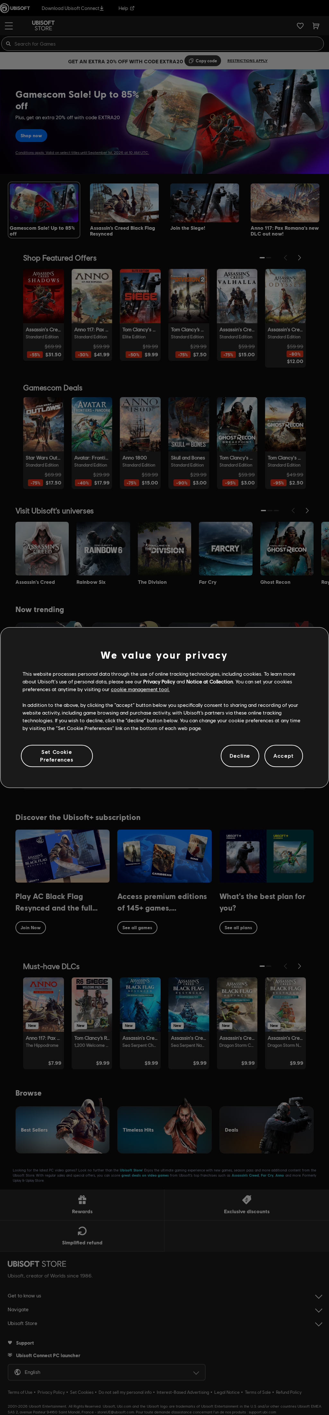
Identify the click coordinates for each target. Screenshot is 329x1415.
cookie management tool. (140, 689)
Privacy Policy (159, 681)
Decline (240, 756)
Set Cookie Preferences (57, 755)
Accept (283, 756)
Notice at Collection (209, 681)
